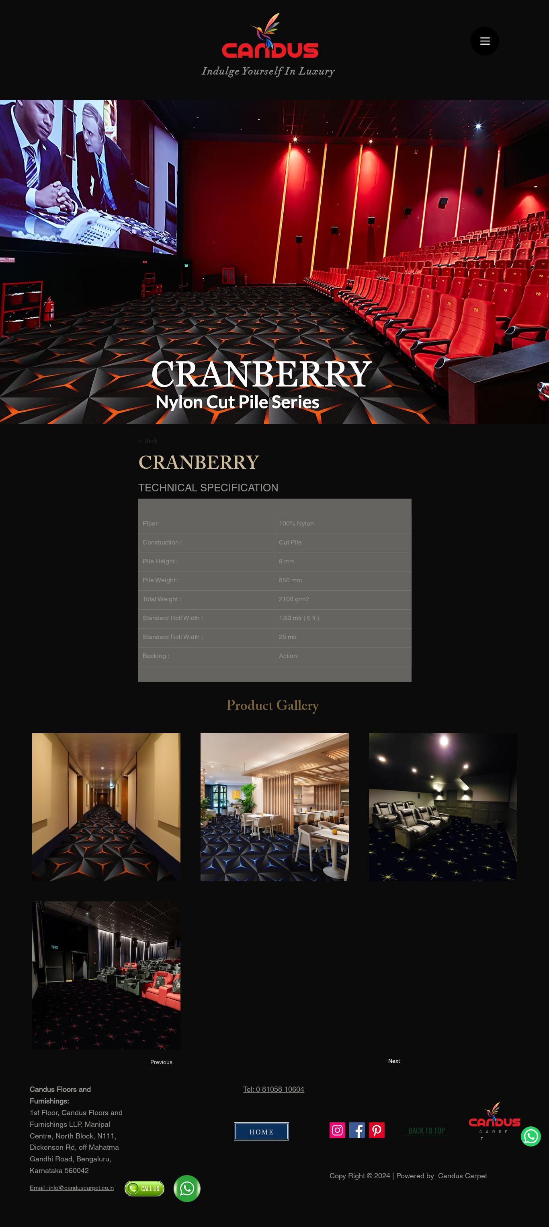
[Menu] (485, 41)
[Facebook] (357, 1130)
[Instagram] (337, 1130)
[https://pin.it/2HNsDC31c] (377, 1130)
